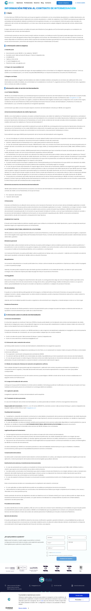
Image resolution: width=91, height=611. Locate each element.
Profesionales (28, 3)
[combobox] (77, 537)
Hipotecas (19, 3)
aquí (42, 600)
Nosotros (36, 3)
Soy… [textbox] (70, 537)
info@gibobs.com (15, 61)
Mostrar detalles (23, 608)
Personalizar (78, 599)
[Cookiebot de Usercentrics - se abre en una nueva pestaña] (9, 608)
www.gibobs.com (74, 98)
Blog (42, 3)
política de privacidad (57, 552)
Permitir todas (79, 595)
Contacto (48, 3)
